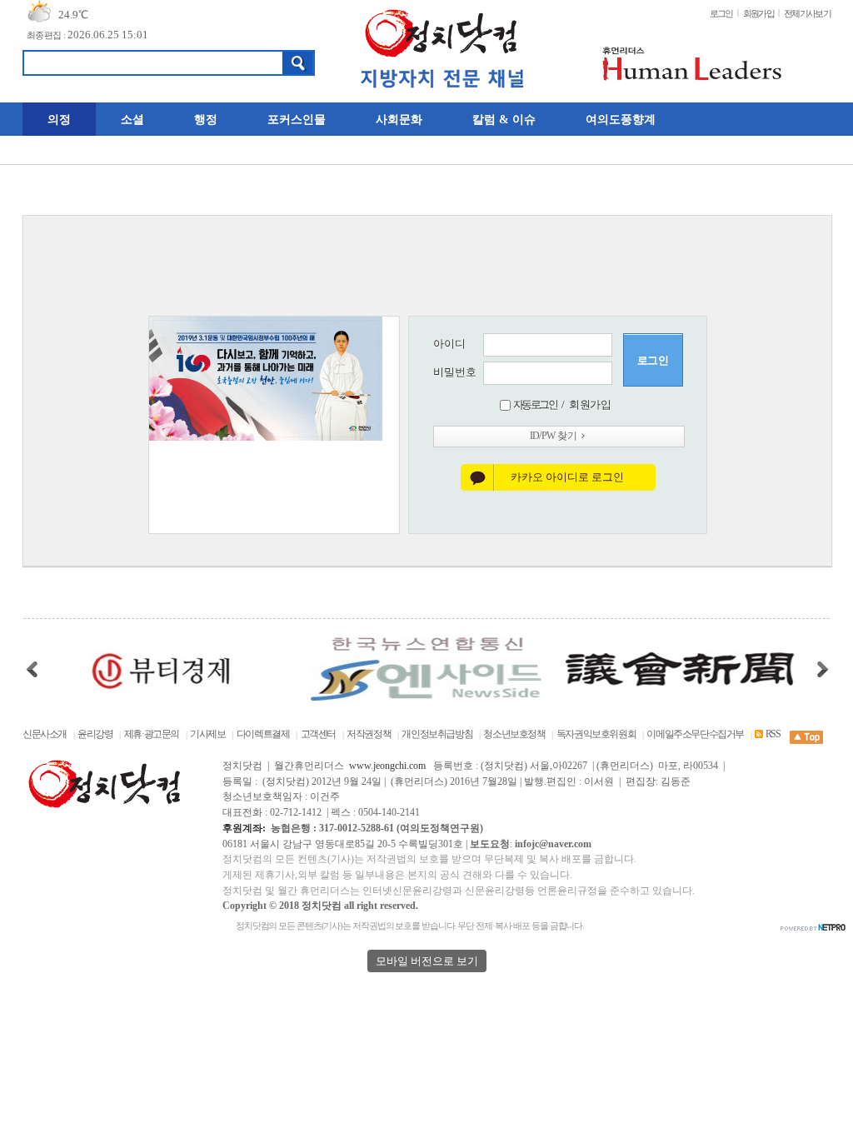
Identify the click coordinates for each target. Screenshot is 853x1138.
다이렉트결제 (263, 734)
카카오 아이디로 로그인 (567, 477)
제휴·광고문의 (151, 734)
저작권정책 (369, 734)
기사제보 (207, 734)
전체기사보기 (807, 13)
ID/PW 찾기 (553, 436)
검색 (298, 63)
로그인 (721, 13)
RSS (773, 734)
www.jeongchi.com (387, 766)
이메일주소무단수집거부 (695, 734)
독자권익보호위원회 (596, 734)
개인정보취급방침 (437, 734)
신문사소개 (44, 734)
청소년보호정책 (514, 734)
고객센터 (318, 734)
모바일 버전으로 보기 (427, 961)
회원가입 (758, 13)
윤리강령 (94, 734)
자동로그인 (535, 404)
